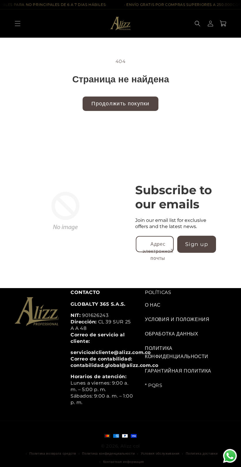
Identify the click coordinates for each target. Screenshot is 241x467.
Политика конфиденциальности (108, 453)
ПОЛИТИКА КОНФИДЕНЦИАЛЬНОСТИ (176, 352)
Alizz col (130, 445)
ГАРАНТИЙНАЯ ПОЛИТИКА (178, 371)
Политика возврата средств (52, 453)
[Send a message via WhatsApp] (230, 456)
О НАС (153, 305)
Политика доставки (202, 453)
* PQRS (154, 385)
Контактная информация (123, 461)
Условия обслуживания (160, 453)
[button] (17, 23)
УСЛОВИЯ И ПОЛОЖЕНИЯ (177, 319)
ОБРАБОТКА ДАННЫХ (171, 333)
